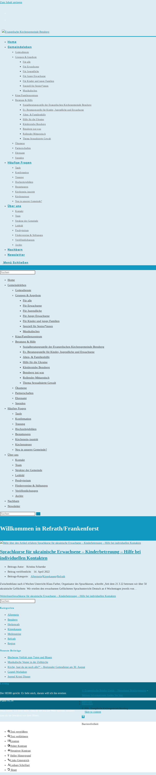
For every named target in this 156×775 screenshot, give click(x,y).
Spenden (20, 403)
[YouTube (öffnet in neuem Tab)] (9, 20)
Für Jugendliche (32, 310)
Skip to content (93, 711)
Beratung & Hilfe (25, 341)
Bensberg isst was (33, 372)
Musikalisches (31, 331)
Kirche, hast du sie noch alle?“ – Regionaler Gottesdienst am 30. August (46, 667)
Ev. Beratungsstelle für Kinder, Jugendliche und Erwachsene (59, 351)
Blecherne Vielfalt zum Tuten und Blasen (30, 657)
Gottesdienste (23, 290)
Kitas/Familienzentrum (28, 336)
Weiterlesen (58, 596)
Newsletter (14, 506)
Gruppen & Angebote (28, 295)
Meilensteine (14, 634)
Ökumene (21, 387)
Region (11, 643)
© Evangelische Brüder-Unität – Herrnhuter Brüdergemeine (114, 690)
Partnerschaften (24, 393)
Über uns (13, 454)
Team (18, 465)
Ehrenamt (21, 398)
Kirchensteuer (23, 444)
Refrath (61, 576)
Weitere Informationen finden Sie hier (102, 695)
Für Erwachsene (32, 305)
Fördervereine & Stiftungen (31, 485)
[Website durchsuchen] (1, 267)
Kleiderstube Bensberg (36, 367)
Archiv (19, 495)
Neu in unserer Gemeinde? (31, 449)
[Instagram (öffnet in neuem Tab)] (9, 13)
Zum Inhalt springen (11, 2)
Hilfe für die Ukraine (35, 362)
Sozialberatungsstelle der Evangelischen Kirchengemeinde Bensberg (63, 346)
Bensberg (13, 619)
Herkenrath (14, 624)
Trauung (20, 423)
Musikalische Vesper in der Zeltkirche (28, 662)
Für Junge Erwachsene (36, 315)
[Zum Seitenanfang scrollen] (83, 711)
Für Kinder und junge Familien (41, 321)
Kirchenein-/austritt (26, 439)
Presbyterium (23, 480)
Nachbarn (13, 501)
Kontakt (20, 459)
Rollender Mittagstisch (36, 377)
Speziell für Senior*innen (38, 326)
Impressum (87, 701)
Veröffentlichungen (26, 490)
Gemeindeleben (17, 285)
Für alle (27, 300)
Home (11, 279)
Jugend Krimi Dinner (19, 676)
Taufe (18, 413)
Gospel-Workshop (17, 671)
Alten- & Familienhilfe (36, 357)
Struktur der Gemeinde (28, 470)
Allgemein (36, 576)
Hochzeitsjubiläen (26, 429)
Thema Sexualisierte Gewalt (39, 382)
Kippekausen (49, 576)
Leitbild (19, 475)
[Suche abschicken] (38, 514)
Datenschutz (87, 703)
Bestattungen (23, 434)
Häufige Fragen (17, 408)
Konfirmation (23, 418)
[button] (83, 716)
